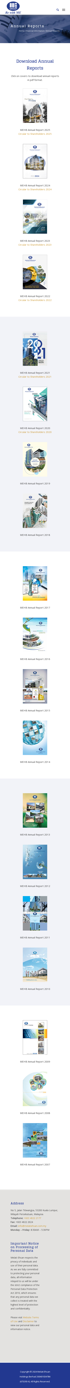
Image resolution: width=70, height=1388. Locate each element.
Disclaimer (28, 1321)
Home (21, 31)
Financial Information (35, 31)
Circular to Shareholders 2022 (35, 300)
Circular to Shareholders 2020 (35, 432)
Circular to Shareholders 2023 (35, 244)
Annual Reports (52, 31)
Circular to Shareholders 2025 (35, 133)
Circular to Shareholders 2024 (35, 189)
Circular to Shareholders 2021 (35, 376)
